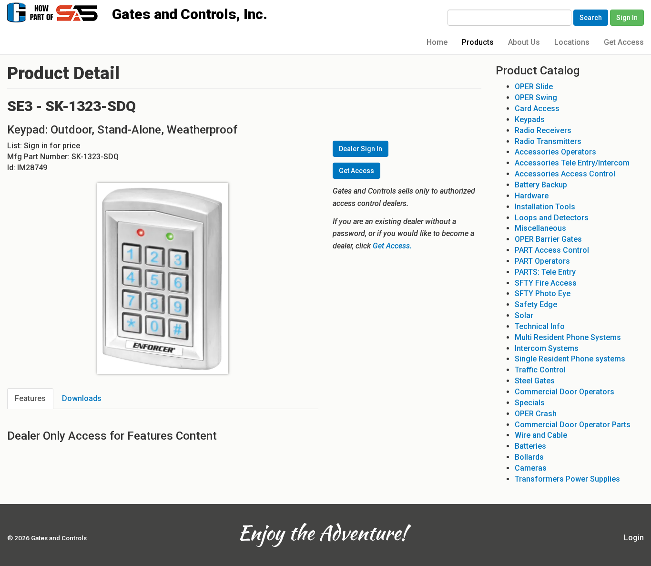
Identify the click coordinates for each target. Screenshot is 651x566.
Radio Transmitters (548, 141)
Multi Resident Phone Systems (568, 337)
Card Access (537, 108)
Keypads (530, 119)
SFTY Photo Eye (542, 293)
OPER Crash (536, 413)
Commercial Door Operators (564, 391)
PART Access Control (552, 250)
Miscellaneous (540, 228)
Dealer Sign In (360, 149)
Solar (524, 315)
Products (478, 42)
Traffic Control (540, 369)
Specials (530, 402)
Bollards (529, 457)
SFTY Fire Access (546, 283)
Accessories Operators (555, 151)
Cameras (531, 468)
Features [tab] (30, 398)
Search (591, 17)
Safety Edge (536, 304)
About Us (524, 42)
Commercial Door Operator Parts (573, 424)
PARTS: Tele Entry (545, 272)
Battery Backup (541, 184)
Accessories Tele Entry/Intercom (572, 162)
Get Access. (392, 245)
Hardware (532, 195)
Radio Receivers (543, 130)
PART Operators (542, 261)
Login (634, 537)
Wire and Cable (541, 435)
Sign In (627, 17)
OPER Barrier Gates (548, 239)
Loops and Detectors (552, 217)
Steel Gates (535, 380)
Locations (572, 42)
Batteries (530, 446)
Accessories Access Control (565, 173)
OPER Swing (536, 97)
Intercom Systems (547, 348)
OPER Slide (534, 86)
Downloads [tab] (82, 398)
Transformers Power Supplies (567, 479)
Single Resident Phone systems (570, 358)
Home (437, 42)
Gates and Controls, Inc (61, 11)
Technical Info (540, 326)
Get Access (624, 42)
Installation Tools (545, 206)
